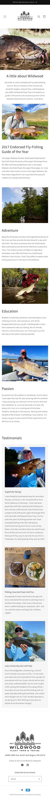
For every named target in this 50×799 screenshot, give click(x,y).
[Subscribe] (39, 779)
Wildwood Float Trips (21, 794)
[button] (5, 16)
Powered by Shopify (34, 794)
